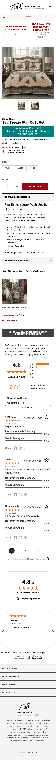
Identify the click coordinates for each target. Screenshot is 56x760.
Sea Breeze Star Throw (14, 308)
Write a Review (28, 407)
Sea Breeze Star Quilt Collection (24, 271)
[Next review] (52, 632)
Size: (5, 162)
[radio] (40, 364)
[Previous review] (3, 632)
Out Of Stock (10, 320)
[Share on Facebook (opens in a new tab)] (15, 448)
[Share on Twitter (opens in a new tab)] (20, 448)
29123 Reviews (18, 376)
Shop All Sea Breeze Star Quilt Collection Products (28, 333)
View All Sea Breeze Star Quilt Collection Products (26, 140)
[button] (28, 197)
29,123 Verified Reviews (28, 592)
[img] (28, 588)
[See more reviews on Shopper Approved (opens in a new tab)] (25, 448)
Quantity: (7, 180)
